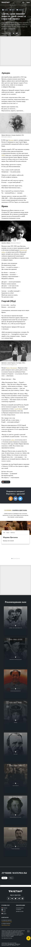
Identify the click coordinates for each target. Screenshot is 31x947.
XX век (20, 765)
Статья (5, 9)
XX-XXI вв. (20, 607)
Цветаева (11, 140)
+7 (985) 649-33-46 (17, 944)
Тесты (11, 702)
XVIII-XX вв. (19, 734)
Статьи (10, 607)
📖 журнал (4, 913)
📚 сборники (4, 907)
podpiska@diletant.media (7, 921)
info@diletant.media (6, 925)
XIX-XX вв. (20, 639)
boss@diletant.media (11, 944)
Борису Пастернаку (11, 368)
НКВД (3, 155)
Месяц (11, 877)
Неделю (4, 877)
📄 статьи (4, 909)
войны (13, 440)
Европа (15, 607)
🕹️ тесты (3, 911)
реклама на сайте (19, 911)
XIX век (19, 702)
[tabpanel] (15, 537)
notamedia (12, 936)
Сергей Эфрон (18, 409)
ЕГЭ (10, 734)
